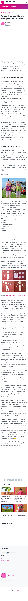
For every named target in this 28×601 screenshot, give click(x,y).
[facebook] (5, 480)
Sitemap (4, 567)
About (3, 558)
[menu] (2, 2)
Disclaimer (5, 562)
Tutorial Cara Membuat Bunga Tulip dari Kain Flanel (7, 515)
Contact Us (5, 564)
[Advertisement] (14, 42)
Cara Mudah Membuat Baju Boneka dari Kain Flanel (20, 498)
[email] (20, 480)
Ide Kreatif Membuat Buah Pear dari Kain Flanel (6, 498)
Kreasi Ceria (10, 2)
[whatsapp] (11, 480)
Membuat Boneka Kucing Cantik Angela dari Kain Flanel (20, 515)
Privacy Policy (5, 560)
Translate (12, 554)
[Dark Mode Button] (26, 2)
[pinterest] (17, 480)
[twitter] (8, 480)
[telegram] (14, 480)
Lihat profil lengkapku (7, 580)
